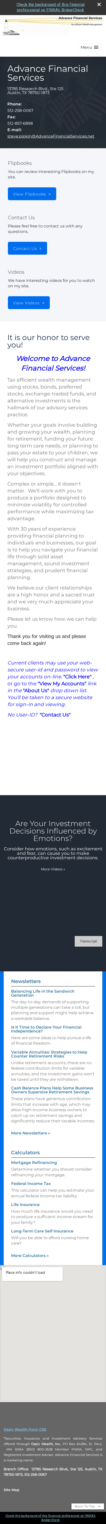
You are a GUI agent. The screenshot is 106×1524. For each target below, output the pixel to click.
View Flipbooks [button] (29, 194)
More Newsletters (30, 1133)
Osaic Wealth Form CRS (25, 1429)
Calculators (25, 1152)
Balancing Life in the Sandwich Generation (42, 993)
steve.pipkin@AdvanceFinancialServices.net (50, 136)
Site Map (11, 1490)
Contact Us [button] (25, 248)
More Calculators (30, 1255)
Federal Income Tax (31, 1183)
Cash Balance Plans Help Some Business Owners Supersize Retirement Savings (52, 1090)
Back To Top (85, 1506)
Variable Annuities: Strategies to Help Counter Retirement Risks (49, 1054)
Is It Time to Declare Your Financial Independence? (46, 1029)
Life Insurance (25, 1204)
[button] (89, 47)
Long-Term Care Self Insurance (42, 1231)
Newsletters (26, 981)
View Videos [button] (26, 303)
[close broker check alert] (99, 4)
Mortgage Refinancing (34, 1162)
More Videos (53, 869)
